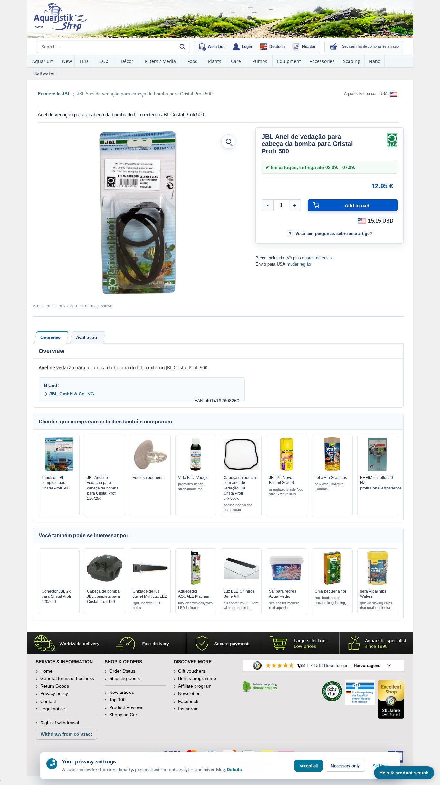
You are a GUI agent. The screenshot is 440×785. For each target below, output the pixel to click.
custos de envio (317, 258)
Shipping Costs (124, 678)
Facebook (188, 701)
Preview (59, 469)
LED (84, 61)
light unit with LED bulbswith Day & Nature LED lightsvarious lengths (147, 605)
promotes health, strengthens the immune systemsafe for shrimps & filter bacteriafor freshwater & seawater (192, 486)
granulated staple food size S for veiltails (286, 492)
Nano (374, 61)
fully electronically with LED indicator (195, 605)
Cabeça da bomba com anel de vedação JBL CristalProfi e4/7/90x (240, 488)
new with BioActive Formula (329, 486)
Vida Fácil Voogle (193, 477)
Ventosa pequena (148, 477)
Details (234, 769)
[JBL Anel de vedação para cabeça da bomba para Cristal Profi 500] (137, 212)
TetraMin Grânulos (331, 477)
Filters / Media (160, 61)
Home (46, 671)
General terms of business (67, 678)
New (67, 61)
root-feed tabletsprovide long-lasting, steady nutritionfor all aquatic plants (330, 600)
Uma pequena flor (330, 591)
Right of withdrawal (59, 722)
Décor (127, 61)
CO (103, 61)
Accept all (309, 766)
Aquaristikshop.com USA (366, 94)
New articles (121, 692)
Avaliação (86, 337)
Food (192, 61)
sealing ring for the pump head (238, 507)
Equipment (289, 61)
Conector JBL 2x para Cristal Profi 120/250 (56, 596)
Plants (214, 61)
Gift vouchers (191, 671)
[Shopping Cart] (333, 47)
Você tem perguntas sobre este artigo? (333, 233)
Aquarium (43, 61)
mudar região (299, 264)
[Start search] (182, 46)
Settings (380, 766)
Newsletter (189, 693)
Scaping (351, 61)
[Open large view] (228, 141)
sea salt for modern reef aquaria (284, 605)
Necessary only (345, 766)
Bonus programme (197, 678)
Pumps (260, 61)
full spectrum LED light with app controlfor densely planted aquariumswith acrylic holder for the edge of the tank (241, 605)
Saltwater (44, 73)
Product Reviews (126, 707)
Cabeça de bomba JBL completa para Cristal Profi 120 (103, 596)
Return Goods (54, 686)
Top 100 (117, 699)
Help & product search (404, 772)
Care (236, 61)
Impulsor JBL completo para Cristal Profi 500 (56, 482)
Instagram (188, 708)
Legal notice (52, 708)
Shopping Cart (124, 714)
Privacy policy (54, 693)
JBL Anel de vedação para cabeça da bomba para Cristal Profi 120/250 (103, 488)
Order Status (122, 671)
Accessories (322, 61)
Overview (50, 337)
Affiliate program (195, 686)
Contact (48, 701)
